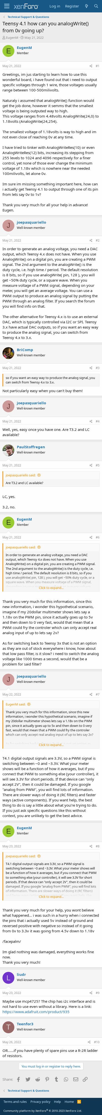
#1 (98, 66)
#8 (98, 846)
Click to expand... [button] (51, 587)
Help (57, 1101)
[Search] (96, 6)
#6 (98, 537)
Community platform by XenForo (42, 1111)
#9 (98, 993)
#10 (97, 1042)
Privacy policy (40, 1101)
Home (69, 1101)
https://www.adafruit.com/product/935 (36, 1011)
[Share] (91, 66)
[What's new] (86, 6)
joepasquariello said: (21, 475)
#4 (98, 421)
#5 (98, 465)
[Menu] (7, 6)
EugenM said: (16, 704)
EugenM (12, 37)
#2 (98, 240)
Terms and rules (15, 1101)
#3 (98, 368)
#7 (98, 694)
